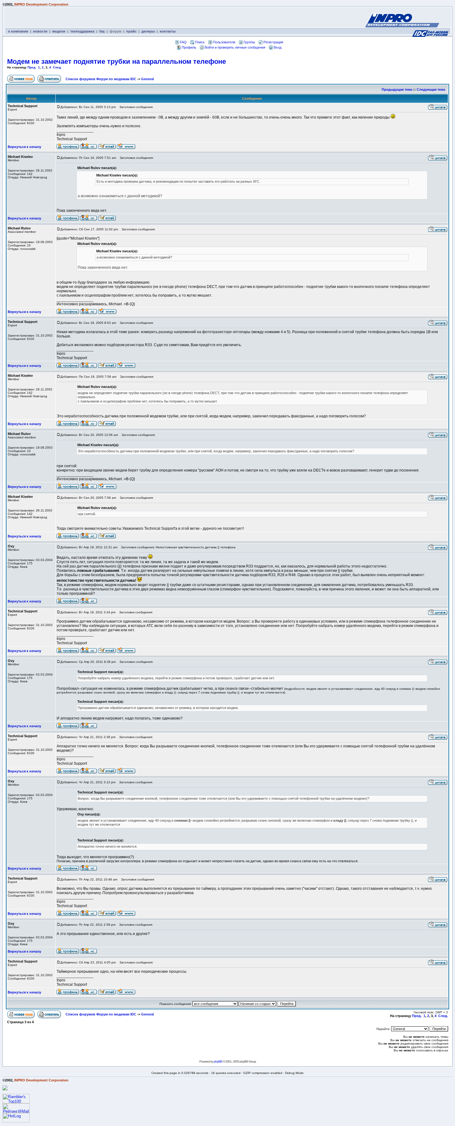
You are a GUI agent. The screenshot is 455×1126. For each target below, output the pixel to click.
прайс (131, 31)
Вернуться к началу (24, 147)
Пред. (32, 67)
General (147, 79)
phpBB (218, 1061)
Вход (277, 47)
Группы (249, 42)
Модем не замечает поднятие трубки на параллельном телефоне (116, 61)
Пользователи (224, 42)
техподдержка (82, 31)
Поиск (200, 42)
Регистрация (273, 42)
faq (102, 31)
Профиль (189, 47)
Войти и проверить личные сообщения (235, 47)
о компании (18, 31)
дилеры (148, 31)
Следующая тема (431, 89)
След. (57, 67)
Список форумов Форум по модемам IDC (101, 79)
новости (40, 31)
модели (58, 31)
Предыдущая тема (397, 89)
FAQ (183, 42)
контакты (168, 31)
